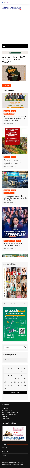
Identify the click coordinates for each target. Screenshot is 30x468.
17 (5, 382)
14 (18, 378)
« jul (4, 397)
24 (5, 385)
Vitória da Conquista (9, 113)
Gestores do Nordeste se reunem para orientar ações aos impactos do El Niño (15, 162)
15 (21, 378)
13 (15, 378)
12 (11, 378)
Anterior (7, 85)
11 (8, 378)
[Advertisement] (15, 28)
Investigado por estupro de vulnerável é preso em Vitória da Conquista (15, 198)
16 (25, 378)
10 (5, 378)
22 (21, 382)
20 (15, 382)
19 (11, 382)
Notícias (13, 111)
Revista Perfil (5, 451)
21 (18, 382)
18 (8, 382)
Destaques (6, 111)
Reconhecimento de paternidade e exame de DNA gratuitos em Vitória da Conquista (15, 119)
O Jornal (4, 448)
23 (25, 382)
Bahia (5, 240)
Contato (4, 455)
